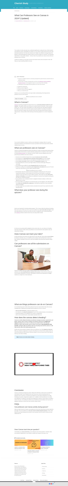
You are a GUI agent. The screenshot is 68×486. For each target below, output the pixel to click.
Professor (16, 10)
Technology (27, 7)
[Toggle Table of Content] (25, 99)
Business (21, 7)
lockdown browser (21, 153)
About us (43, 468)
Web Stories (44, 475)
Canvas (16, 104)
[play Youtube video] (34, 364)
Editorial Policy (35, 480)
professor (18, 212)
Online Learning (47, 7)
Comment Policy (29, 480)
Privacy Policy (44, 466)
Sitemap (43, 473)
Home (17, 7)
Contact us (44, 470)
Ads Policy (22, 480)
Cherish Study (21, 3)
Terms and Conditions (44, 480)
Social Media (33, 7)
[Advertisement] (34, 29)
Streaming (40, 7)
